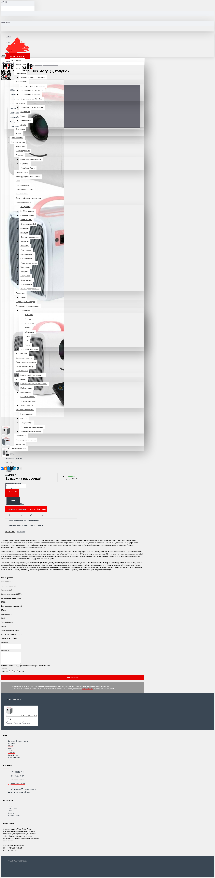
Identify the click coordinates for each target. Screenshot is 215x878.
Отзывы (21, 532)
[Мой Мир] (8, 468)
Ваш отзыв (5, 651)
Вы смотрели (15, 699)
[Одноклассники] (5, 468)
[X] (11, 468)
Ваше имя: (5, 643)
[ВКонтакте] (2, 468)
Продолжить (72, 677)
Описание (10, 532)
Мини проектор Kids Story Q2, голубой (21, 716)
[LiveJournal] (18, 468)
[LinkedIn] (14, 468)
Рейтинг (4, 669)
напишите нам (87, 689)
